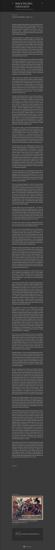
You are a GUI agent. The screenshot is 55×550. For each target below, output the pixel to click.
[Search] (42, 3)
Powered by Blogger (28, 546)
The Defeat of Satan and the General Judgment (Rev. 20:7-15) (25, 521)
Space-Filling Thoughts (23, 5)
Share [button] (13, 524)
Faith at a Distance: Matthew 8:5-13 (27, 534)
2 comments (17, 524)
